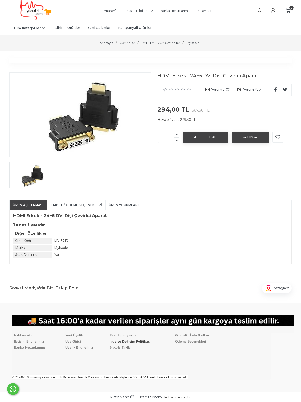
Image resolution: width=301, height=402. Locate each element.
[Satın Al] (250, 137)
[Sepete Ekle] (205, 137)
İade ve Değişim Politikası (130, 341)
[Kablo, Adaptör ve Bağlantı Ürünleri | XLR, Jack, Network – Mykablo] (35, 19)
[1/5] (165, 90)
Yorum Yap (252, 89)
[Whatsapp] (13, 389)
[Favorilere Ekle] (277, 137)
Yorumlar (220, 89)
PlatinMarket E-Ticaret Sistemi (136, 397)
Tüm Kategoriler (27, 28)
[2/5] (168, 90)
